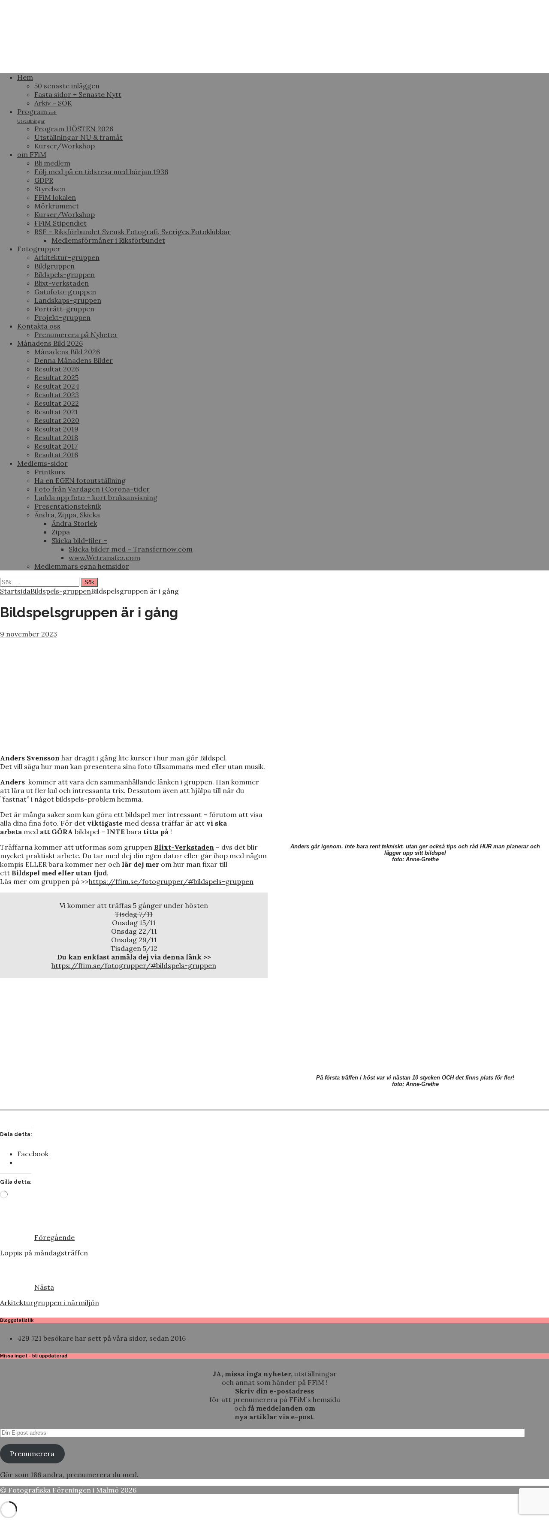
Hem (25, 77)
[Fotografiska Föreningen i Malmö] (274, 61)
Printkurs (49, 471)
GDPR (43, 180)
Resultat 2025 (56, 377)
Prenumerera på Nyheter (76, 334)
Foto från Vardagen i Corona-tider (92, 489)
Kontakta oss (38, 326)
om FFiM (31, 154)
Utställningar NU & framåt (78, 137)
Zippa (60, 532)
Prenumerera (32, 1453)
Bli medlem (52, 163)
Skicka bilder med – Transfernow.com (131, 549)
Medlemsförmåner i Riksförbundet (108, 240)
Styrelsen (49, 188)
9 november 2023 (28, 634)
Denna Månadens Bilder (73, 360)
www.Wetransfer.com (104, 557)
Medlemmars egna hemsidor (81, 566)
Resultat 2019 (56, 429)
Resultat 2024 (56, 386)
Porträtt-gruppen (64, 309)
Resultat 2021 (56, 411)
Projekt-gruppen (62, 317)
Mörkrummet (56, 206)
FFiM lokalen (55, 197)
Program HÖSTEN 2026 (73, 128)
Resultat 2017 (56, 446)
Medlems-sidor (42, 463)
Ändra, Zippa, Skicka (67, 514)
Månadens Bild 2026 (50, 343)
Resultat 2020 (56, 420)
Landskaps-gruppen (67, 300)
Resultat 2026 (56, 369)
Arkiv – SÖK (53, 103)
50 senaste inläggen (67, 85)
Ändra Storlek (74, 523)
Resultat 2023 (56, 394)
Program (37, 115)
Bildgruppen (54, 266)
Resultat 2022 (56, 403)
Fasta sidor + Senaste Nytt (77, 94)
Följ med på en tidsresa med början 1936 (101, 171)
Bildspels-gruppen (64, 274)
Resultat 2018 (56, 437)
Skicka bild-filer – (79, 540)
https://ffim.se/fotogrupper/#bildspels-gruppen (171, 881)
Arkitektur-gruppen (67, 257)
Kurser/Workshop (64, 146)
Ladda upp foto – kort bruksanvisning (95, 497)
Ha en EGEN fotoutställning (80, 480)
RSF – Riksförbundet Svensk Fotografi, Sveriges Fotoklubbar (132, 231)
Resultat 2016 (56, 454)
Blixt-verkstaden (61, 283)
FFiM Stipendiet (60, 223)
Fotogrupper (38, 248)
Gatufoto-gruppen (65, 291)
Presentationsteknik (67, 506)
